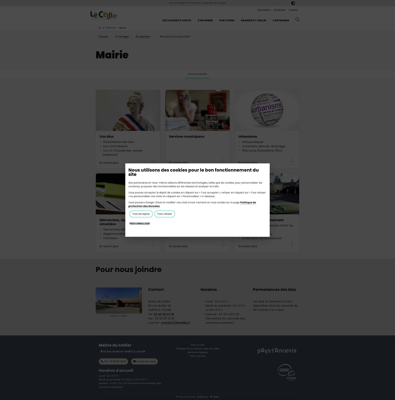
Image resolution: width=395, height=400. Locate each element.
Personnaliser (139, 223)
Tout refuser (164, 214)
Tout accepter (141, 214)
